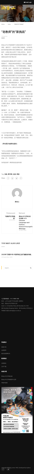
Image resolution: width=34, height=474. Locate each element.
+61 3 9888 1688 (14, 298)
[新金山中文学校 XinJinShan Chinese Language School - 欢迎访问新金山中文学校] (8, 8)
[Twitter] (16, 178)
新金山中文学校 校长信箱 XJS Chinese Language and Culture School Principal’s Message (25, 222)
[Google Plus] (12, 178)
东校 (5, 174)
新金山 (17, 202)
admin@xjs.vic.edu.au (15, 310)
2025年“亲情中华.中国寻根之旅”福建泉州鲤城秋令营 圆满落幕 (17, 254)
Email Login (28, 2)
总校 (14, 174)
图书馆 (10, 174)
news (3, 38)
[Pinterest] (20, 178)
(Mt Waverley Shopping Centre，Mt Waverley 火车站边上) (17, 308)
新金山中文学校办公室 (11, 303)
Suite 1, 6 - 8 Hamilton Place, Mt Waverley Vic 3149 (14, 306)
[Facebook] (8, 178)
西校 (18, 174)
